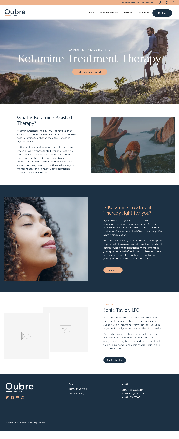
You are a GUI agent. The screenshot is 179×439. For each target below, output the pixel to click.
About (91, 12)
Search (72, 384)
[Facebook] (9, 3)
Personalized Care (109, 12)
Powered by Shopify (36, 423)
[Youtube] (13, 3)
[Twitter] (5, 3)
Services (128, 12)
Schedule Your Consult (89, 72)
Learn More (143, 12)
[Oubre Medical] (15, 12)
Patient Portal (147, 3)
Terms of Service (78, 389)
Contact (162, 13)
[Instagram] (17, 3)
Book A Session (114, 360)
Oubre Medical (19, 423)
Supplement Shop (130, 3)
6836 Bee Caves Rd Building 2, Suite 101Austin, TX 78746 (133, 393)
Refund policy (76, 393)
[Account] (160, 2)
